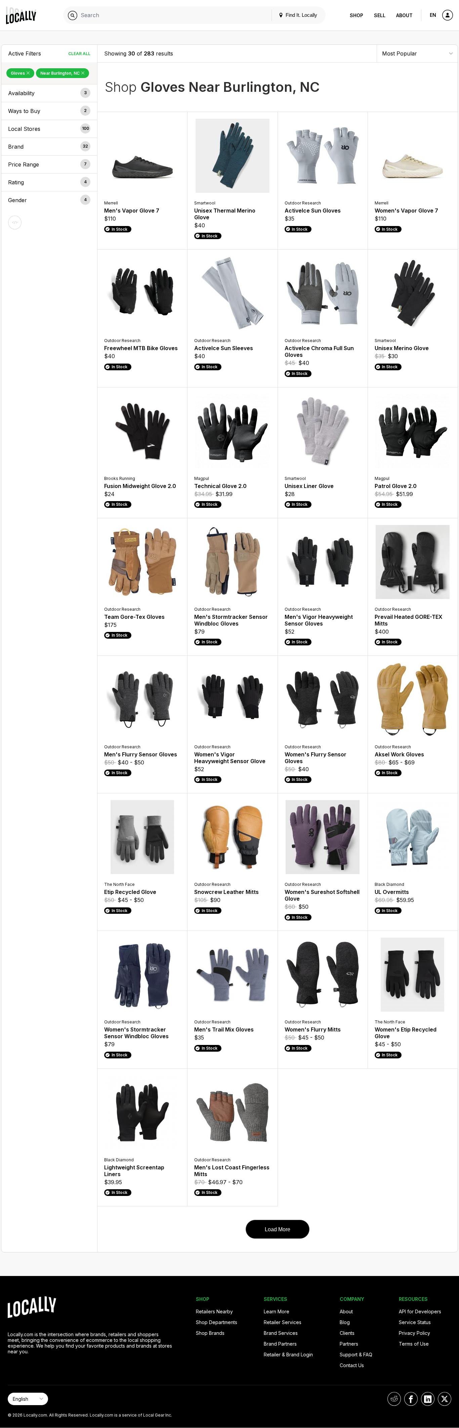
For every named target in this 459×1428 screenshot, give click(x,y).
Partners (349, 1344)
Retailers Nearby (214, 1311)
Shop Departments (216, 1322)
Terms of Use (414, 1344)
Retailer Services (282, 1322)
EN (433, 15)
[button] (49, 93)
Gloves (18, 73)
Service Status (415, 1322)
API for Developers (420, 1311)
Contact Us (352, 1365)
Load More (277, 1229)
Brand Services (281, 1333)
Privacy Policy (414, 1333)
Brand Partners (280, 1344)
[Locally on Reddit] (394, 1399)
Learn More (276, 1311)
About (404, 15)
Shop (356, 15)
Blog (345, 1322)
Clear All (79, 53)
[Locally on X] (444, 1399)
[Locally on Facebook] (411, 1399)
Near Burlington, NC (60, 73)
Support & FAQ (356, 1354)
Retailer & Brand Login (288, 1354)
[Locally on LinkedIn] (427, 1399)
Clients (347, 1333)
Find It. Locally (300, 15)
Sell (379, 15)
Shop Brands (210, 1333)
